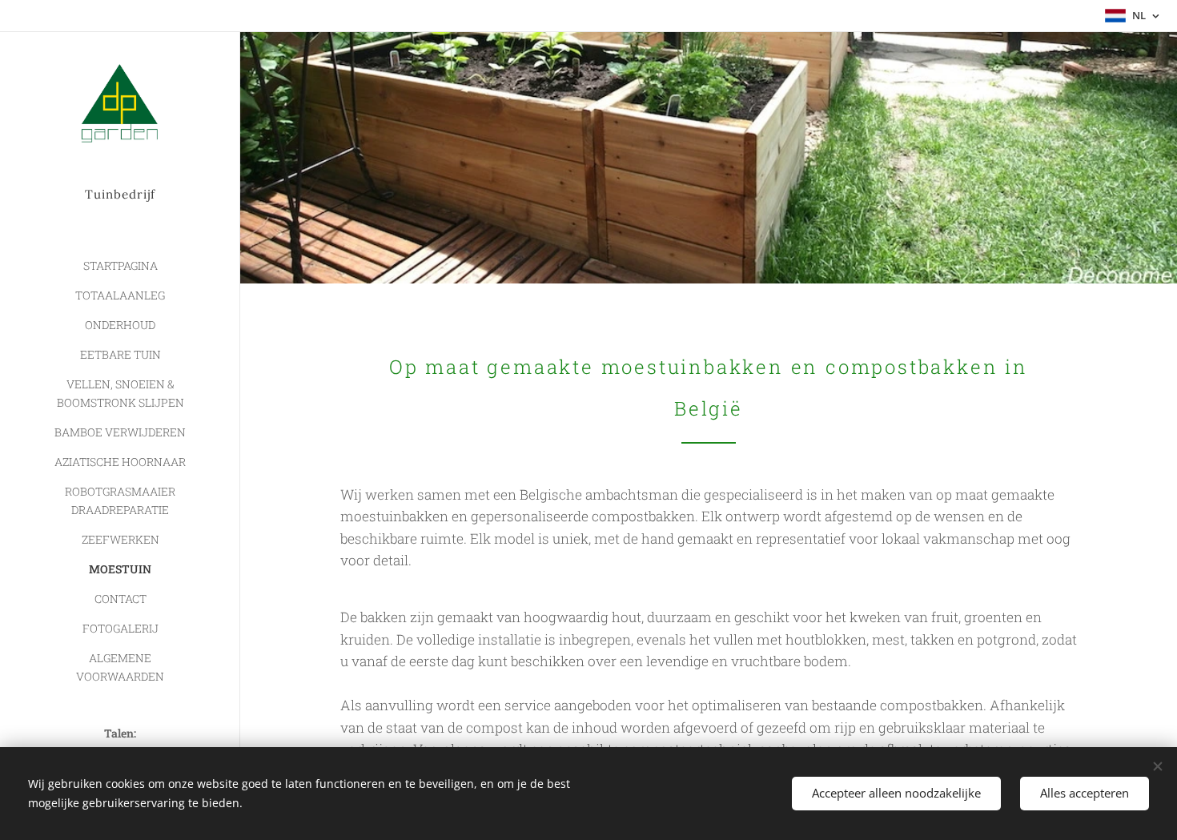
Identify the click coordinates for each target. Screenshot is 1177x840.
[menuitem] (120, 265)
